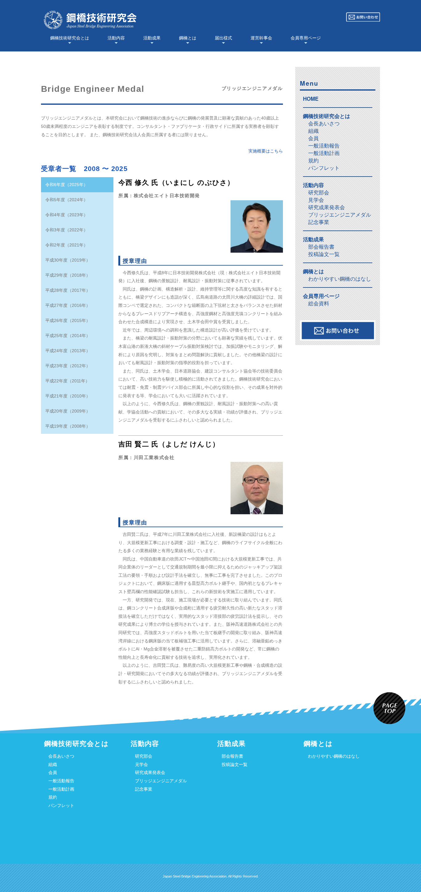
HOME (310, 98)
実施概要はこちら (265, 151)
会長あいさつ (324, 124)
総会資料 (318, 304)
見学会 (316, 200)
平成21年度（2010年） (67, 395)
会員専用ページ (306, 37)
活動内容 (116, 37)
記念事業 (318, 222)
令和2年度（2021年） (66, 244)
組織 (313, 131)
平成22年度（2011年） (67, 380)
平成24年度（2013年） (67, 350)
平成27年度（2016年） (67, 305)
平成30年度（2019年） (67, 260)
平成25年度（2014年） (67, 335)
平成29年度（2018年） (67, 275)
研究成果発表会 (326, 207)
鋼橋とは (187, 37)
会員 (313, 138)
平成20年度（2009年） (67, 411)
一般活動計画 (324, 153)
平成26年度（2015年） (67, 320)
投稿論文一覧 (324, 254)
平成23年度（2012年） (67, 365)
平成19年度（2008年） (67, 426)
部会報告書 (321, 247)
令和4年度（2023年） (66, 214)
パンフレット (324, 168)
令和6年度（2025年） (66, 184)
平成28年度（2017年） (67, 290)
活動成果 (152, 37)
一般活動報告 (324, 146)
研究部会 (318, 193)
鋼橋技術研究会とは (69, 37)
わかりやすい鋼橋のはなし (339, 279)
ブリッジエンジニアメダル (339, 215)
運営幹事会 (261, 37)
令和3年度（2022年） (66, 229)
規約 (313, 161)
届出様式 (223, 37)
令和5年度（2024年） (66, 199)
